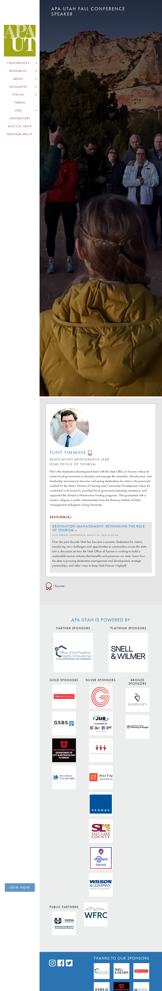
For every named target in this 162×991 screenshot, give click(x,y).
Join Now (19, 887)
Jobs (18, 110)
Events (18, 94)
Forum (19, 102)
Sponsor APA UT (20, 134)
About (18, 79)
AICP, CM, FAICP (20, 126)
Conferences (18, 63)
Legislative (18, 86)
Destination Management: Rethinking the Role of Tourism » (98, 528)
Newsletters (20, 118)
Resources (18, 71)
